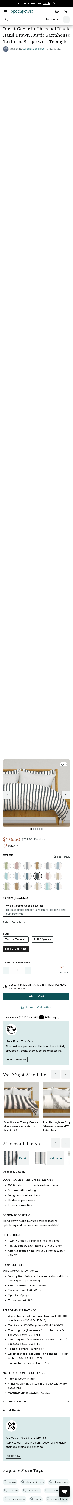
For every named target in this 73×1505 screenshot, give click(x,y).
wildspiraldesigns (33, 48)
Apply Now (13, 1455)
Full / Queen (42, 939)
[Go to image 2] (33, 829)
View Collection (16, 1059)
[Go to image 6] (42, 829)
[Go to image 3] (35, 829)
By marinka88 (10, 1130)
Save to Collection (36, 1007)
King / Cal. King (16, 948)
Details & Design (36, 1172)
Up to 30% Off (32, 3)
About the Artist (36, 1410)
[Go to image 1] (31, 829)
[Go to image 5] (39, 829)
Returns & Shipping (36, 1402)
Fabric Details (15, 922)
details (46, 3)
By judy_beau (49, 1130)
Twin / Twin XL (15, 939)
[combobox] (52, 19)
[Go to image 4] (37, 829)
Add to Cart (36, 996)
